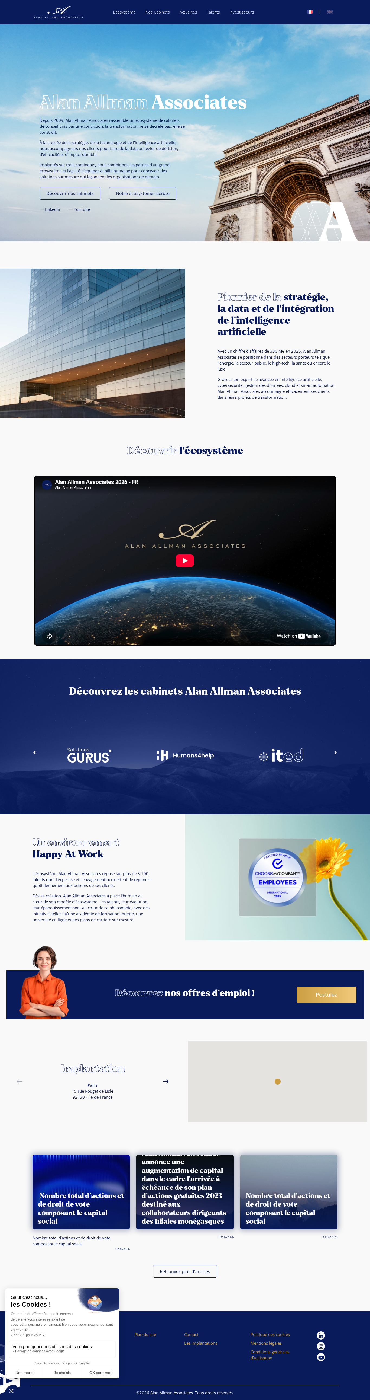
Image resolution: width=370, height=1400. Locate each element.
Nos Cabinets (157, 12)
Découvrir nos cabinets (70, 193)
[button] (34, 752)
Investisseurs (242, 12)
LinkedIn (52, 209)
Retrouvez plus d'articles (185, 1271)
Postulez (326, 994)
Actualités (188, 12)
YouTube (82, 209)
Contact (191, 1334)
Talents (213, 12)
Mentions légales (266, 1343)
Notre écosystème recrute (143, 193)
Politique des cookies (270, 1334)
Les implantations (200, 1343)
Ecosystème (124, 12)
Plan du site (145, 1334)
